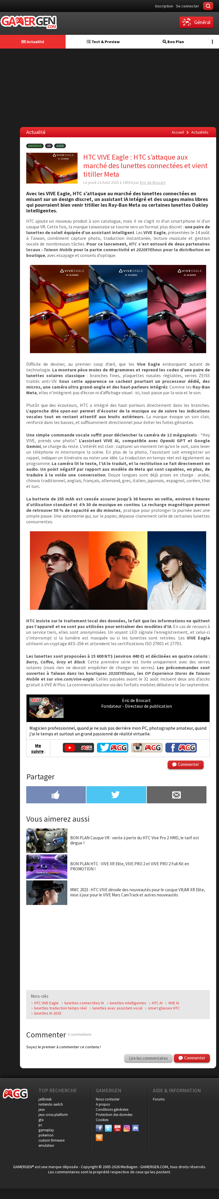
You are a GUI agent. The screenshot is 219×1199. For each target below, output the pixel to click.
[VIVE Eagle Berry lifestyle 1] (59, 608)
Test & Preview (105, 41)
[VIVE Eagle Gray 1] (118, 351)
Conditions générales (112, 1109)
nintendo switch (50, 1104)
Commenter (188, 764)
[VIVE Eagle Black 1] (176, 351)
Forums (159, 1099)
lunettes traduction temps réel (60, 1008)
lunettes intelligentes (128, 1002)
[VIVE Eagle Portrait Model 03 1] (118, 608)
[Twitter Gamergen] (113, 751)
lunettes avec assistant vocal (117, 1008)
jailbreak (45, 1099)
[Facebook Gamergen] (181, 751)
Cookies (102, 1119)
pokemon (46, 1135)
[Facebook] (99, 1128)
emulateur (46, 1145)
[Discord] (135, 1128)
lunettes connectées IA (84, 1002)
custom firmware (51, 1140)
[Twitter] (108, 1128)
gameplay (46, 1130)
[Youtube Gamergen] (78, 751)
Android (35, 146)
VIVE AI (173, 1002)
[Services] (99, 1137)
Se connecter (187, 6)
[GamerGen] (28, 22)
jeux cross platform (53, 1114)
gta (41, 1119)
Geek (60, 146)
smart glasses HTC (164, 1008)
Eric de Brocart (152, 182)
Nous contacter (107, 1099)
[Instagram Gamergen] (147, 751)
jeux (41, 1109)
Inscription (164, 6)
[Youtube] (117, 1128)
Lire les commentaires (148, 1058)
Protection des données (114, 1114)
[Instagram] (126, 1128)
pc (40, 1124)
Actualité (35, 41)
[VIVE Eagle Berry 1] (59, 351)
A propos (103, 1104)
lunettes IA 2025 (47, 1013)
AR (49, 146)
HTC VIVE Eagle (46, 1002)
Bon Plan (175, 41)
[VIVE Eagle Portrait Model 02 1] (176, 608)
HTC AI (157, 1002)
